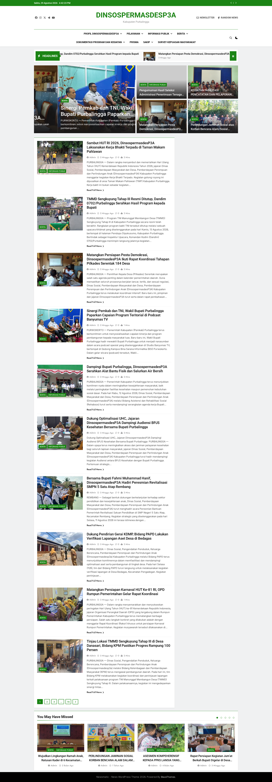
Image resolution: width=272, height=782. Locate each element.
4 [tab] (229, 717)
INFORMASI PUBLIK (157, 84)
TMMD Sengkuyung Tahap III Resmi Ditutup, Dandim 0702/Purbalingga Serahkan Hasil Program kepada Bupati (126, 203)
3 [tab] (225, 717)
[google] (49, 18)
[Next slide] (236, 3)
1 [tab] (217, 717)
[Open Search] (231, 38)
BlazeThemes (168, 777)
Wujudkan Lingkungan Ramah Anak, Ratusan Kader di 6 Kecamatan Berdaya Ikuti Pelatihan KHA (60, 760)
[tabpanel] (61, 745)
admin (92, 157)
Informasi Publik (158, 33)
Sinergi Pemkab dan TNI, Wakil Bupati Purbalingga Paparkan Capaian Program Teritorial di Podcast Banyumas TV (125, 315)
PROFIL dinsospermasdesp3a (101, 33)
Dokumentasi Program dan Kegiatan (99, 42)
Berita (181, 33)
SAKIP (146, 42)
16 (68, 702)
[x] (44, 18)
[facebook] (36, 18)
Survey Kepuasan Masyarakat (177, 42)
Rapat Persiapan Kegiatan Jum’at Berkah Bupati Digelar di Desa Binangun (211, 760)
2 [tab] (221, 717)
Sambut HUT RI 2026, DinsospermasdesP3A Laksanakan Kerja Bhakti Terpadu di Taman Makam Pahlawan (126, 147)
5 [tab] (233, 717)
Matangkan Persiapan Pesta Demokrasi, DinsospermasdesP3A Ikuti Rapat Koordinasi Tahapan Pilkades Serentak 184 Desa (174, 53)
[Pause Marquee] (233, 56)
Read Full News (94, 190)
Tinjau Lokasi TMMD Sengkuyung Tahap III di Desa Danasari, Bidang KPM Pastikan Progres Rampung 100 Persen (128, 645)
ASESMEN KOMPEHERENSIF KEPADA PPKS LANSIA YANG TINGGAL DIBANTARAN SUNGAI (161, 760)
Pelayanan (133, 33)
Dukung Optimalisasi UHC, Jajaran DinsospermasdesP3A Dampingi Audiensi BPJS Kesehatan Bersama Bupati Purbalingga (123, 423)
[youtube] (53, 18)
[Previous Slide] (231, 3)
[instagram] (40, 18)
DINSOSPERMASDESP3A (136, 15)
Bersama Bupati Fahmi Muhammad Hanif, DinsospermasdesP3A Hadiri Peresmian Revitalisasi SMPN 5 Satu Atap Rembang (127, 482)
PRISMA (134, 42)
